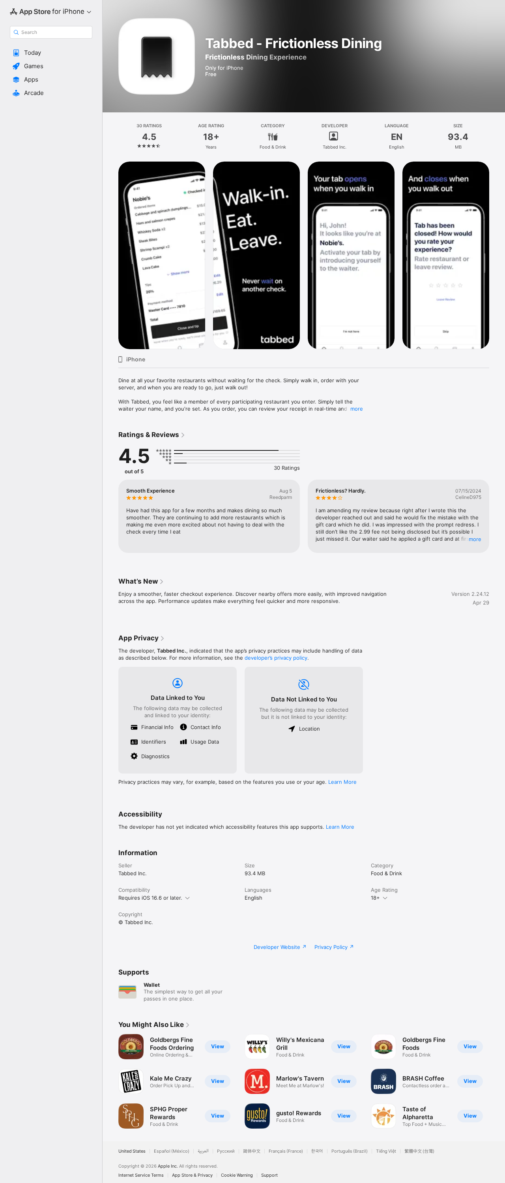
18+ (375, 898)
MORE (475, 539)
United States (132, 1151)
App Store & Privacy (192, 1175)
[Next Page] (497, 255)
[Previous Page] (110, 255)
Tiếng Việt (386, 1151)
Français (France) (286, 1151)
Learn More (342, 782)
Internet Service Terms (141, 1175)
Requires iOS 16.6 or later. (150, 898)
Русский (226, 1151)
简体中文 (251, 1151)
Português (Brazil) (349, 1151)
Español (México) (171, 1151)
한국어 (317, 1151)
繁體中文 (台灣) (419, 1151)
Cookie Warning (237, 1175)
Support (269, 1175)
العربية (203, 1151)
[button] (51, 53)
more (356, 408)
